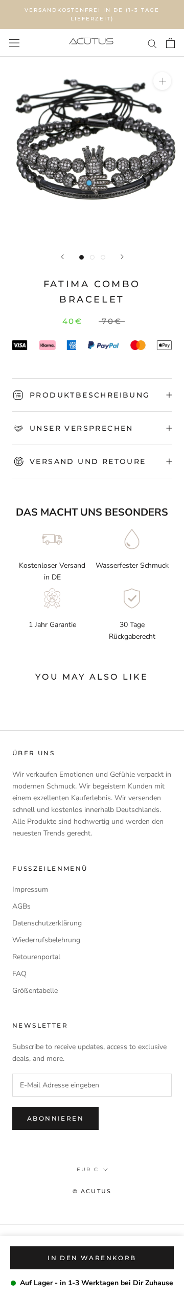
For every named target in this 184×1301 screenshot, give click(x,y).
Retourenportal (36, 957)
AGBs (21, 906)
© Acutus (92, 1191)
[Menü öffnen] (14, 43)
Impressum (30, 889)
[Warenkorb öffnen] (170, 43)
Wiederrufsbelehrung (46, 940)
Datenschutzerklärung (47, 923)
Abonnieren (55, 1118)
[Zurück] (62, 256)
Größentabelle (35, 990)
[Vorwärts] (122, 256)
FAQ (19, 974)
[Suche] (152, 43)
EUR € (88, 1169)
